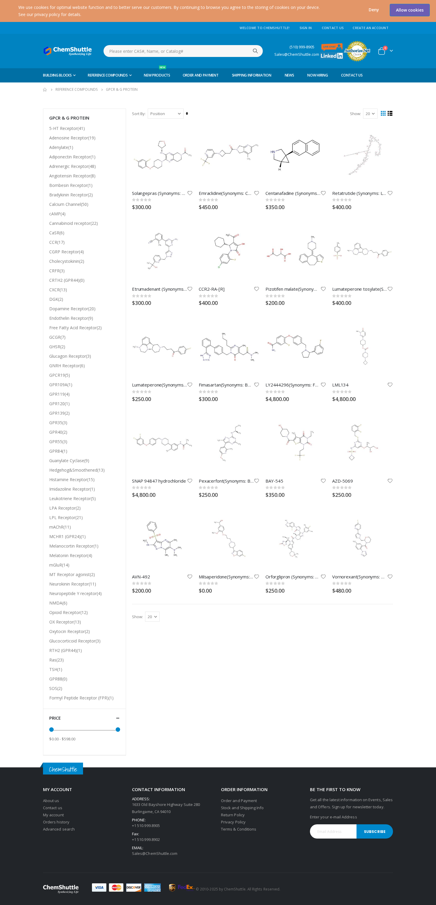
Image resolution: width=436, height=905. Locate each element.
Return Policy (233, 814)
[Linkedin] (332, 55)
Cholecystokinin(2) (66, 261)
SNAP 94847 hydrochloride (159, 481)
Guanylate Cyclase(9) (69, 460)
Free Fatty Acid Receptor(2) (75, 327)
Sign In (306, 28)
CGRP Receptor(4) (66, 252)
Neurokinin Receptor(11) (72, 584)
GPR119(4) (59, 394)
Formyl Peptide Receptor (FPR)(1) (81, 698)
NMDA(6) (58, 603)
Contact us (52, 807)
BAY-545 (274, 481)
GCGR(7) (57, 337)
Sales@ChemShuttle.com (296, 54)
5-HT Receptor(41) (67, 128)
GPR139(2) (59, 413)
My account (53, 814)
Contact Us (333, 28)
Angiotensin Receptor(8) (72, 176)
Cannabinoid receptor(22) (73, 223)
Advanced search (59, 829)
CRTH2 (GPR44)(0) (67, 280)
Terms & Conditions (238, 829)
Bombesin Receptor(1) (71, 185)
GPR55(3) (58, 441)
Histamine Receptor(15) (72, 479)
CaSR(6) (56, 233)
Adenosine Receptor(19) (72, 138)
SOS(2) (55, 688)
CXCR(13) (58, 289)
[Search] (255, 51)
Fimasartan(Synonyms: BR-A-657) (226, 385)
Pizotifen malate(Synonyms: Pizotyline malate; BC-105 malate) (292, 289)
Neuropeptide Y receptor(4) (75, 593)
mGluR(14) (59, 565)
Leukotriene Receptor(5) (72, 498)
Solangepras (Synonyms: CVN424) (159, 193)
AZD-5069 (342, 481)
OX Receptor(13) (65, 622)
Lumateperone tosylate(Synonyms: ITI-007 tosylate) (359, 289)
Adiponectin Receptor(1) (72, 157)
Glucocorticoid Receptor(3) (75, 641)
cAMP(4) (57, 214)
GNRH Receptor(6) (67, 365)
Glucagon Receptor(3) (70, 356)
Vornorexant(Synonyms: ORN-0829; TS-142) (359, 577)
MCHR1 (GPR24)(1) (67, 536)
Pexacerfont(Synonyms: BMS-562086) (226, 481)
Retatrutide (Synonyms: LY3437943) (359, 193)
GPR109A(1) (60, 384)
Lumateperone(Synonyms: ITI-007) (159, 385)
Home (45, 89)
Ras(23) (56, 660)
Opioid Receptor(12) (68, 612)
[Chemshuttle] (68, 51)
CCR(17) (57, 242)
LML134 (340, 385)
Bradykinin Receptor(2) (71, 195)
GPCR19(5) (59, 375)
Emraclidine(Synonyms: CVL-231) (226, 193)
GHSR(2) (57, 346)
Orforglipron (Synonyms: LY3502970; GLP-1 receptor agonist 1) (292, 577)
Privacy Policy (233, 822)
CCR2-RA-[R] (211, 289)
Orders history (56, 822)
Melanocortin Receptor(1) (73, 546)
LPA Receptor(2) (65, 508)
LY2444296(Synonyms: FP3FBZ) (292, 385)
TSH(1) (55, 669)
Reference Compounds (76, 89)
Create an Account (371, 28)
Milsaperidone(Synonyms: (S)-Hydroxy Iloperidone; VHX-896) (226, 577)
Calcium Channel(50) (68, 204)
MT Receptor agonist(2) (72, 574)
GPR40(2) (58, 432)
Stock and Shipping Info (242, 807)
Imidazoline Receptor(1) (72, 489)
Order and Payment (239, 800)
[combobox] (183, 51)
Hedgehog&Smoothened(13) (77, 470)
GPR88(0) (58, 679)
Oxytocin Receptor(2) (69, 631)
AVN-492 (141, 577)
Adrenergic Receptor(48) (72, 166)
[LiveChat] (332, 46)
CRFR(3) (57, 270)
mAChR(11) (60, 527)
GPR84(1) (58, 451)
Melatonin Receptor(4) (70, 555)
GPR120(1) (59, 403)
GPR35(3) (58, 422)
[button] (374, 10)
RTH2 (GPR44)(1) (65, 650)
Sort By (138, 113)
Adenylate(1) (61, 147)
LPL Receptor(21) (66, 517)
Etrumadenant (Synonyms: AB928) (159, 289)
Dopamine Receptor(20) (72, 308)
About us (51, 800)
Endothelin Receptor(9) (71, 318)
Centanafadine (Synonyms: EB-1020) (292, 193)
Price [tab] (55, 718)
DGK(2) (56, 299)
